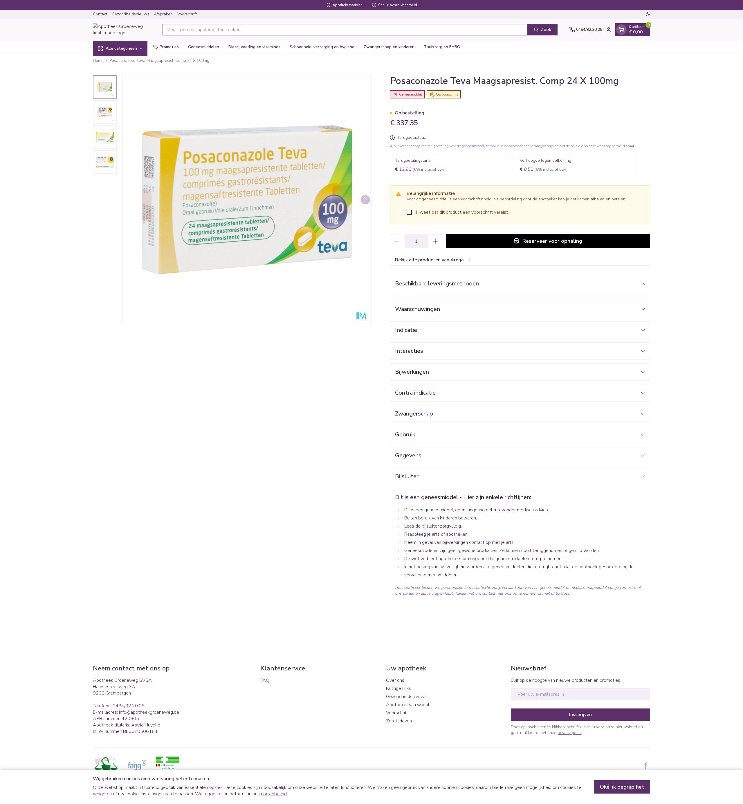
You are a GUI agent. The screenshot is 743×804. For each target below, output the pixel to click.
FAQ (264, 680)
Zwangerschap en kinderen (389, 47)
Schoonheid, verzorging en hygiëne (322, 47)
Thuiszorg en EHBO (442, 47)
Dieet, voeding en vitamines (254, 47)
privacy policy (570, 732)
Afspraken (163, 14)
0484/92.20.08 (129, 706)
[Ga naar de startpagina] (122, 29)
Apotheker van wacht (408, 705)
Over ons (395, 680)
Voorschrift (187, 14)
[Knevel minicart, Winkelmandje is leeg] (621, 29)
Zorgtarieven (399, 721)
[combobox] (345, 29)
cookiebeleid (274, 794)
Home (98, 60)
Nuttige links (398, 688)
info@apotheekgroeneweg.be (149, 712)
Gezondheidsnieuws (130, 14)
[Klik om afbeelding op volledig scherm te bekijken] (247, 199)
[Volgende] (365, 199)
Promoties (169, 47)
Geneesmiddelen (203, 47)
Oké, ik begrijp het (622, 786)
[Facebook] (645, 765)
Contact (100, 14)
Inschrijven (580, 714)
